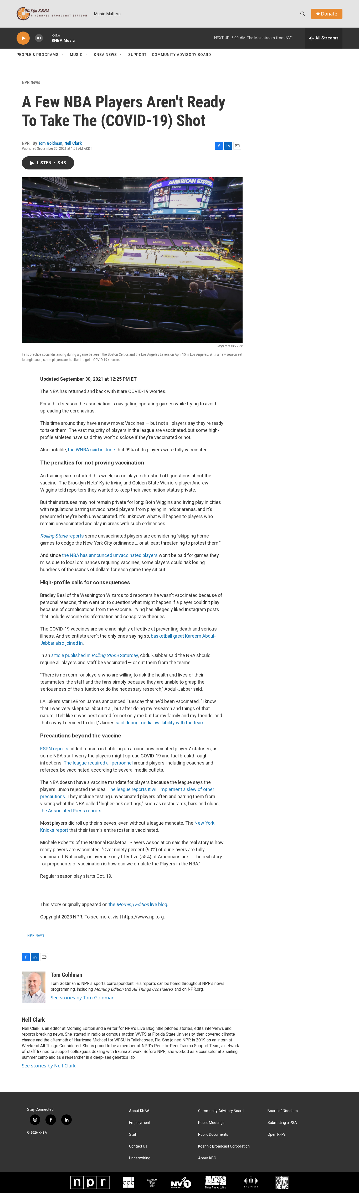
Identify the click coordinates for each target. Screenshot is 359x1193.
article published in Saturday (94, 655)
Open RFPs (277, 1135)
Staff (133, 1135)
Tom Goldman (50, 143)
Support (137, 55)
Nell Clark (73, 143)
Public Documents (213, 1135)
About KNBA (139, 1111)
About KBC (207, 1158)
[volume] (38, 38)
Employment (139, 1123)
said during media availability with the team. (161, 722)
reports (62, 536)
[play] (23, 38)
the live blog (138, 904)
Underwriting (139, 1158)
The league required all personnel (98, 763)
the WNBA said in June (91, 449)
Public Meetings (211, 1123)
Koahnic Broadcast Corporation (224, 1146)
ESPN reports (54, 748)
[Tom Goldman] (33, 987)
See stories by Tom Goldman (83, 997)
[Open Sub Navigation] (62, 55)
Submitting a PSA (282, 1123)
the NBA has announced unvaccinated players (110, 555)
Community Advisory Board (181, 55)
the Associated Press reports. (71, 810)
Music (76, 55)
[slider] (47, 38)
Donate (329, 14)
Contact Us (138, 1146)
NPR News (31, 82)
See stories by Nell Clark (49, 1065)
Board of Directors (283, 1111)
